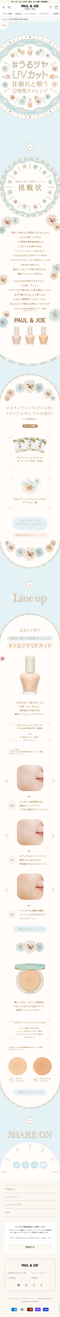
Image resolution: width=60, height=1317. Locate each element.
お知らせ (18, 14)
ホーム (5, 19)
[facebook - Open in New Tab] (43, 1165)
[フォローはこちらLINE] (18, 1285)
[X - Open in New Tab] (25, 1165)
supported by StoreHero (30, 1301)
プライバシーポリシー (39, 1273)
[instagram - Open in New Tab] (16, 1165)
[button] (53, 781)
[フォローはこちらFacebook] (41, 1285)
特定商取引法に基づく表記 (17, 1273)
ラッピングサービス (13, 1205)
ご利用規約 (12, 1278)
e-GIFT (8, 1213)
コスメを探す (7, 14)
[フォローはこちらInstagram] (26, 1285)
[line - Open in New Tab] (34, 1165)
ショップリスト (30, 14)
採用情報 (34, 1278)
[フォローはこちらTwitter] (33, 1285)
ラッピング (43, 14)
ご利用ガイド (10, 1189)
